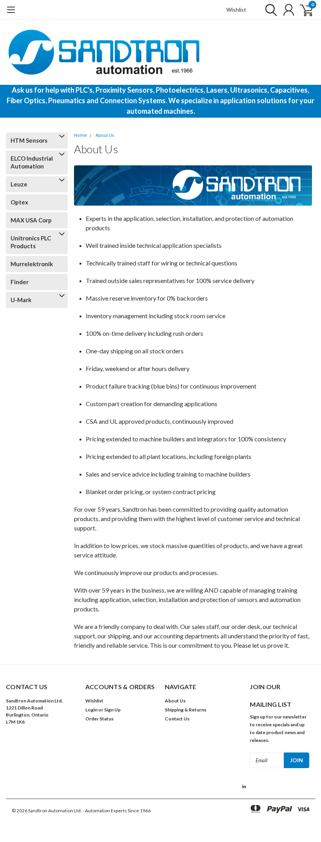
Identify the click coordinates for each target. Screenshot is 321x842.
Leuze (19, 184)
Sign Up (112, 710)
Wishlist (236, 9)
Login (91, 710)
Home (80, 135)
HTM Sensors (29, 140)
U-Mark (21, 299)
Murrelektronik (32, 263)
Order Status (99, 719)
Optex (19, 202)
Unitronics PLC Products (31, 242)
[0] (303, 10)
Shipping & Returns (185, 710)
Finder (20, 281)
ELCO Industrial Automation (32, 162)
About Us (105, 135)
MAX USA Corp (31, 220)
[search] (269, 10)
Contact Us (177, 719)
